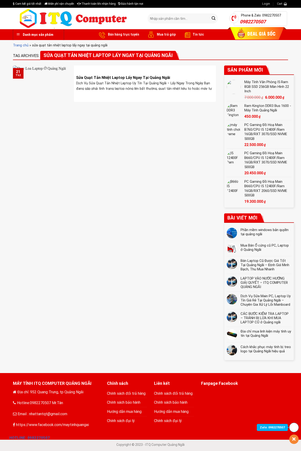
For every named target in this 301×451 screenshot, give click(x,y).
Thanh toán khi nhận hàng (98, 3)
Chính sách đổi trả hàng (126, 393)
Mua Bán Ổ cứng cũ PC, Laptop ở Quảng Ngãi (265, 247)
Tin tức (198, 34)
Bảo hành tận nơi (131, 3)
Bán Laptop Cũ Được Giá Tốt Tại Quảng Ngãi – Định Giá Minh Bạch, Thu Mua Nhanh (265, 265)
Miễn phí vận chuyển (60, 3)
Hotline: (29, 438)
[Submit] (214, 19)
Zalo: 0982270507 (272, 427)
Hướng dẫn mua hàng (124, 411)
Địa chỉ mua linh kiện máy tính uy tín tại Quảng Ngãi (266, 333)
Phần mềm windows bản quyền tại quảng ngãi (265, 232)
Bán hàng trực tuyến (123, 34)
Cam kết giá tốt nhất (28, 3)
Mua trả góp (166, 34)
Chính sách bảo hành (123, 402)
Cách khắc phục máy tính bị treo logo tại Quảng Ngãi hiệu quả (266, 349)
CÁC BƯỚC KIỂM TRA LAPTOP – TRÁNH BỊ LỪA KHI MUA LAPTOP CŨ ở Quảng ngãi (265, 318)
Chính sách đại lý (121, 420)
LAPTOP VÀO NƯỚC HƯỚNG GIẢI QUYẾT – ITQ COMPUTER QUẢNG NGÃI (264, 282)
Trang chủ (20, 45)
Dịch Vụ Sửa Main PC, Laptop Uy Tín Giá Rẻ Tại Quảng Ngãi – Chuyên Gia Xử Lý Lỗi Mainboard (266, 300)
